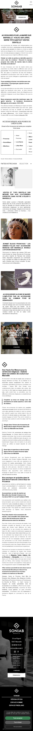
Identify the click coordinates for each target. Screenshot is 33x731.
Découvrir (10, 17)
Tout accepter (18, 718)
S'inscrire (16, 347)
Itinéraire (16, 670)
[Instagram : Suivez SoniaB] (15, 652)
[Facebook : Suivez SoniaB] (18, 652)
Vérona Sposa (17, 699)
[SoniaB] (16, 4)
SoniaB (16, 696)
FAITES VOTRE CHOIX (9, 164)
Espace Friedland (16, 705)
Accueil (2, 158)
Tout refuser (18, 722)
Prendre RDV (22, 17)
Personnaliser (18, 726)
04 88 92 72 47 (16, 645)
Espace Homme (16, 702)
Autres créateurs (8, 158)
